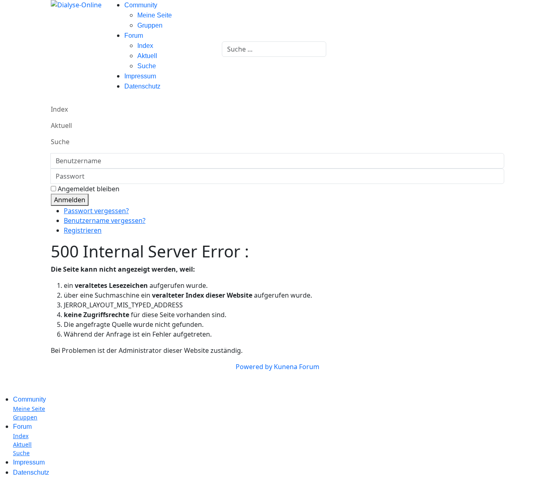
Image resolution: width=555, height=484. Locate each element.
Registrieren (83, 230)
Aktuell (147, 55)
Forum (133, 35)
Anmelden (69, 199)
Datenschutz (142, 86)
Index (145, 45)
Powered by (254, 366)
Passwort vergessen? (96, 210)
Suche (146, 66)
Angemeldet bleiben (88, 188)
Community (140, 5)
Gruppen (150, 25)
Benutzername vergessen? (104, 220)
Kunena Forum (296, 366)
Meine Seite (154, 15)
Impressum (140, 76)
